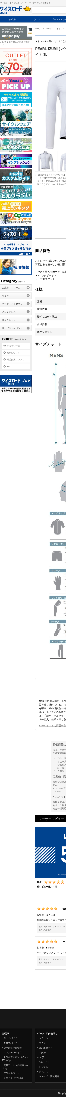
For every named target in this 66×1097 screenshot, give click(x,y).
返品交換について (15, 359)
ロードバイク (10, 1038)
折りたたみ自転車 (13, 1047)
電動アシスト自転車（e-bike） (15, 1066)
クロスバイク (10, 1043)
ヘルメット (44, 1061)
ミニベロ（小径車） (14, 1077)
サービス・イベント (12, 328)
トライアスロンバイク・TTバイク (15, 1058)
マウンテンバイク (13, 1052)
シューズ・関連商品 (49, 1076)
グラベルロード (12, 1073)
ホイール (43, 1038)
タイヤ (42, 1043)
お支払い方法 (13, 345)
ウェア (37, 19)
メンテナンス (9, 311)
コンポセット (45, 1047)
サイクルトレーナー (12, 320)
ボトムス (43, 1071)
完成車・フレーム (11, 287)
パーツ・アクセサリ (12, 303)
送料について (13, 352)
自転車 (12, 19)
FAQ (9, 366)
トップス (43, 1066)
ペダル (42, 1052)
